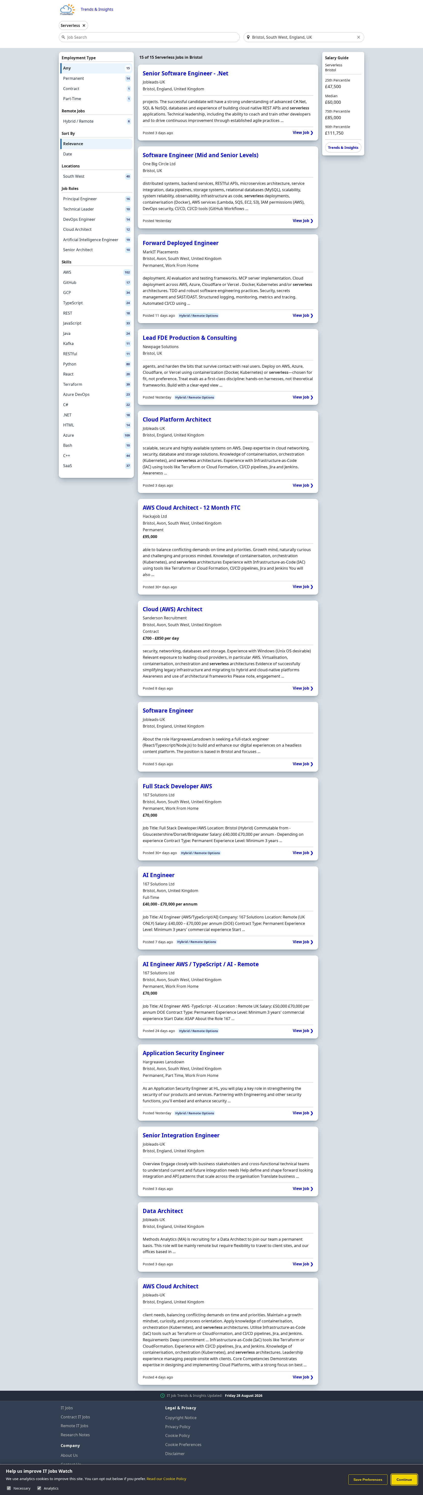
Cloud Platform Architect (177, 419)
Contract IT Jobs (75, 1417)
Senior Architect (96, 249)
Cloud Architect (96, 229)
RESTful (96, 353)
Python (96, 364)
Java (96, 333)
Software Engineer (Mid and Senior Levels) (200, 155)
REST (96, 313)
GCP (96, 292)
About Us (69, 1455)
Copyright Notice (181, 1417)
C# (96, 404)
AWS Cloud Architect (171, 1286)
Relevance (73, 143)
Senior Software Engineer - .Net (185, 73)
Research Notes (75, 1434)
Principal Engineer (96, 198)
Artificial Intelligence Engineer (96, 239)
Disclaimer (175, 1453)
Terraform (96, 384)
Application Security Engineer (183, 1053)
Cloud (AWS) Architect (172, 609)
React (96, 374)
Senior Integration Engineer (181, 1135)
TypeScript (96, 303)
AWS (96, 272)
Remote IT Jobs (74, 1425)
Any (96, 68)
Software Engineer (168, 710)
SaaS (96, 465)
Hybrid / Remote (96, 121)
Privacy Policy (177, 1426)
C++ (96, 455)
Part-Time (96, 98)
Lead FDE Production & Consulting (190, 337)
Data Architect (163, 1211)
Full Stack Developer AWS (177, 786)
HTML (96, 425)
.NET (96, 415)
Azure (96, 435)
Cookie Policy (177, 1435)
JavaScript (96, 323)
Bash (96, 445)
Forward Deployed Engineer (181, 243)
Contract (96, 88)
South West (96, 176)
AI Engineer (159, 875)
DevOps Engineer (96, 219)
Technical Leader (96, 209)
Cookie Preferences (183, 1444)
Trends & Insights (97, 9)
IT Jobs (67, 1408)
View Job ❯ (303, 132)
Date (67, 154)
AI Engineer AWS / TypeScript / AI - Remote (201, 964)
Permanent (96, 78)
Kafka (96, 343)
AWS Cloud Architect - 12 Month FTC (191, 507)
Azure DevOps (96, 394)
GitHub (96, 282)
